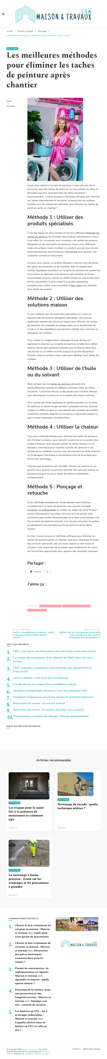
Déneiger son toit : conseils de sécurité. (31, 1003)
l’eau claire (76, 285)
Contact (76, 1049)
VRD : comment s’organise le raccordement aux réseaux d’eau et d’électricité (52, 669)
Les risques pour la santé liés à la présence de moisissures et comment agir (26, 813)
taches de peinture (60, 384)
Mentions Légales (42, 1054)
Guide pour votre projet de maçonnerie (32, 935)
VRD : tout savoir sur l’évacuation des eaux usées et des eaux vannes (54, 651)
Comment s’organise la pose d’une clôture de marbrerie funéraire (53, 697)
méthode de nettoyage (50, 606)
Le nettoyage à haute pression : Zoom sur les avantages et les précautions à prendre (29, 881)
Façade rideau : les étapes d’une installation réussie (44, 684)
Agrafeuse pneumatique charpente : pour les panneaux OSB (50, 691)
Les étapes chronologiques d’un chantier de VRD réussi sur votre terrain (53, 659)
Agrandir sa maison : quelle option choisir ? (32, 981)
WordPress (29, 1054)
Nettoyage (12, 49)
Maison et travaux (29, 1049)
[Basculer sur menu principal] (3, 14)
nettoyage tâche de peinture (76, 606)
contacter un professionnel (41, 509)
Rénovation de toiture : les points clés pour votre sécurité (48, 710)
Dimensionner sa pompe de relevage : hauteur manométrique (51, 716)
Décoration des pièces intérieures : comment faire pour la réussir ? (31, 956)
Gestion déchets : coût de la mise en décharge (41, 678)
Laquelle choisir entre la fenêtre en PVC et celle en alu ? (31, 1026)
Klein (9, 101)
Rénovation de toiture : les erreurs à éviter (39, 703)
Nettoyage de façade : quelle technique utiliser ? (78, 806)
